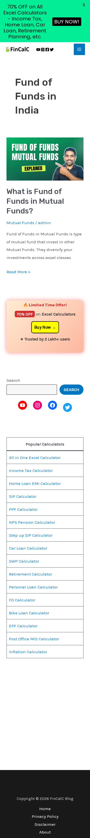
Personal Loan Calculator (33, 586)
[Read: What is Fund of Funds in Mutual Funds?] (45, 158)
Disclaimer (45, 824)
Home (45, 808)
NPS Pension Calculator (32, 522)
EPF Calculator (23, 625)
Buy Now (42, 327)
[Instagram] (43, 50)
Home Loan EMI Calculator (35, 483)
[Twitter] (52, 50)
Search (13, 380)
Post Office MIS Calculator (34, 638)
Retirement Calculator (30, 574)
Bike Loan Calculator (29, 612)
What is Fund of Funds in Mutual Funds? (35, 201)
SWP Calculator (24, 561)
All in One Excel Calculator (34, 457)
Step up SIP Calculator (30, 535)
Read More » (18, 271)
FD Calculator (22, 599)
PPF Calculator (23, 509)
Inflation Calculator (28, 651)
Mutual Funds (20, 222)
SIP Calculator (22, 496)
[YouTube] (38, 50)
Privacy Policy (45, 816)
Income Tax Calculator (31, 470)
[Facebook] (47, 50)
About (45, 832)
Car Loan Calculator (28, 548)
